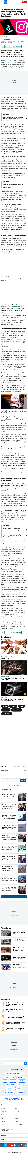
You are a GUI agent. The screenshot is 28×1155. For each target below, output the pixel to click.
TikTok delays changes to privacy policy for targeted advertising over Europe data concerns (12, 535)
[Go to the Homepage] (5, 2)
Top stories (6, 928)
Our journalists (18, 1124)
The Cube (4, 697)
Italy (5, 1081)
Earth (2, 1115)
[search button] (25, 1063)
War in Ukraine (10, 1077)
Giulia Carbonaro (6, 39)
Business (3, 1111)
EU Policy (17, 1111)
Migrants (20, 1092)
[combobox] (14, 1063)
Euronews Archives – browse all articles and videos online (7, 1129)
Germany (10, 1088)
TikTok (5, 706)
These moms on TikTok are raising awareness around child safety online (12, 529)
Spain (20, 1084)
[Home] (1, 6)
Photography (6, 713)
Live (24, 2)
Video (21, 706)
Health (18, 1088)
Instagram (6, 710)
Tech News (10, 6)
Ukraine (22, 1081)
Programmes (4, 1124)
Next (5, 6)
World (16, 1108)
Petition (13, 706)
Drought (13, 1081)
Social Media (16, 710)
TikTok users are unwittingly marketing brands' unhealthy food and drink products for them (13, 119)
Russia (20, 1077)
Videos (17, 1121)
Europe (3, 1108)
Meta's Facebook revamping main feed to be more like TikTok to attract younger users (13, 186)
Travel (16, 1118)
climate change (9, 1092)
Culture (3, 1121)
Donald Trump (10, 1084)
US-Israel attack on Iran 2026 (14, 1073)
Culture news (5, 655)
